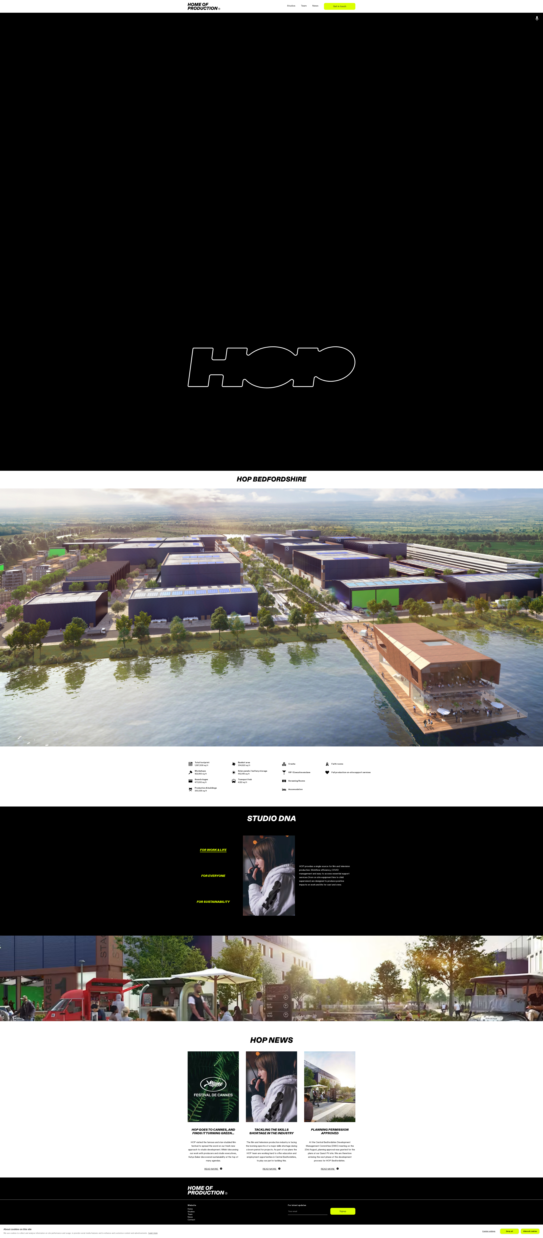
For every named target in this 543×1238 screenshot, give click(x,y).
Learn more (153, 1233)
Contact (191, 1220)
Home (190, 1209)
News (315, 6)
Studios (291, 6)
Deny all (509, 1231)
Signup (343, 1211)
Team (304, 6)
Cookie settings (488, 1231)
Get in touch (339, 6)
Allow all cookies (530, 1231)
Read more (211, 1169)
